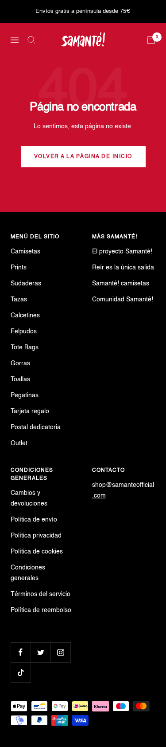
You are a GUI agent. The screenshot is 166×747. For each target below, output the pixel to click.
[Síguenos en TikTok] (21, 672)
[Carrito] (151, 40)
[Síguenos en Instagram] (60, 652)
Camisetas (25, 252)
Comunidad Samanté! (122, 299)
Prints (19, 268)
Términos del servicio (40, 594)
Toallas (20, 379)
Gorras (20, 363)
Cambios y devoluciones (29, 498)
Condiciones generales (28, 573)
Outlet (19, 443)
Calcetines (25, 315)
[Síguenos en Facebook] (21, 652)
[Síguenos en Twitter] (40, 652)
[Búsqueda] (31, 40)
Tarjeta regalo (30, 411)
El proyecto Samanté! (122, 252)
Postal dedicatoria (36, 427)
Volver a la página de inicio (83, 156)
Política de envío (34, 520)
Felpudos (24, 331)
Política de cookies (37, 552)
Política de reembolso (41, 610)
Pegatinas (25, 395)
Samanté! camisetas (120, 284)
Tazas (19, 299)
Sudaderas (26, 284)
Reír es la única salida (123, 268)
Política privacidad (36, 536)
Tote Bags (25, 347)
